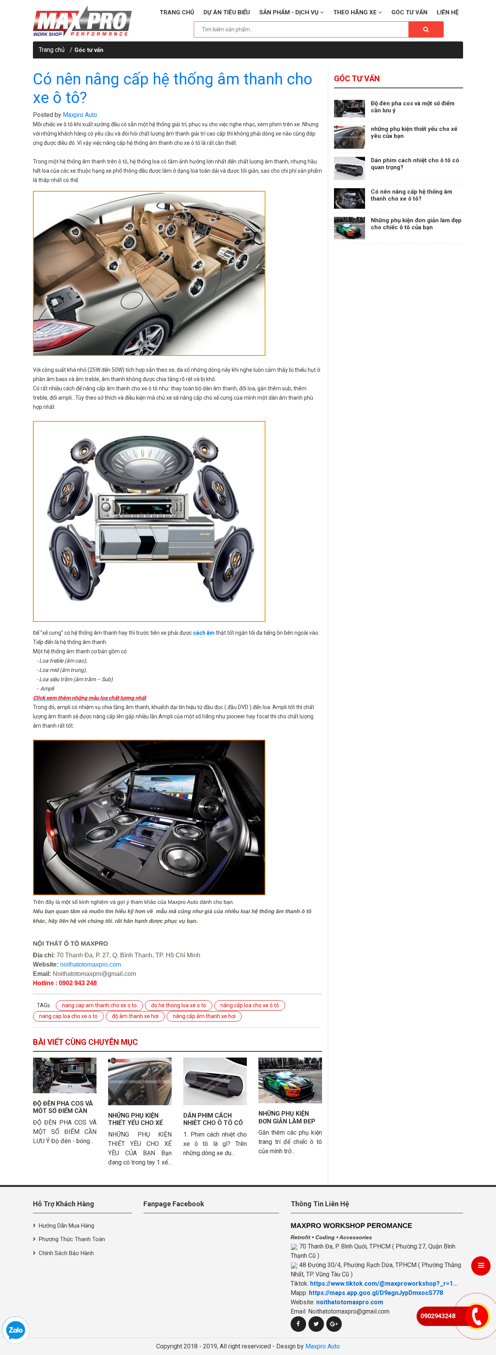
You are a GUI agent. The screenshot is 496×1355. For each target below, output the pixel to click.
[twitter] (316, 1324)
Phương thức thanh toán (72, 1239)
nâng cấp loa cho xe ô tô (249, 1005)
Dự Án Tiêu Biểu (226, 12)
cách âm (204, 633)
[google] (334, 1324)
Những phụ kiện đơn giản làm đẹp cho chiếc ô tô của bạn (416, 224)
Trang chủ (177, 12)
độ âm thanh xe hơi (135, 1016)
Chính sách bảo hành (66, 1253)
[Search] (425, 29)
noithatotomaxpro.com (90, 964)
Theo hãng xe (355, 12)
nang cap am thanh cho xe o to (99, 1005)
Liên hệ (447, 12)
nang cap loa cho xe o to (68, 1016)
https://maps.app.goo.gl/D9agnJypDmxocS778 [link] (376, 1293)
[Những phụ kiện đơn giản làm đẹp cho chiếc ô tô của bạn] (290, 1081)
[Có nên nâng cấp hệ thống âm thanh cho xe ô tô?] (349, 198)
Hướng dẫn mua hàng (66, 1225)
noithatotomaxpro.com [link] (349, 1302)
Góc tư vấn (409, 12)
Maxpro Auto (80, 114)
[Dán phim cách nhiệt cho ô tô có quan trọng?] (215, 1081)
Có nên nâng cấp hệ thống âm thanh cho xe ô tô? (411, 195)
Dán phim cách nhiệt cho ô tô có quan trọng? (213, 1123)
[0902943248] (15, 1329)
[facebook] (298, 1324)
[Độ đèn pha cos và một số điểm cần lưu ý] (64, 1075)
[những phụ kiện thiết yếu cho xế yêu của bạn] (140, 1081)
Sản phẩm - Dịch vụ (289, 12)
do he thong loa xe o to (178, 1005)
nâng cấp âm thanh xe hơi (204, 1016)
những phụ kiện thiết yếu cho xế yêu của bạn (135, 1123)
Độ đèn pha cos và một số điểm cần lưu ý (63, 1111)
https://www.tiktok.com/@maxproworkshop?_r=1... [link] (384, 1283)
